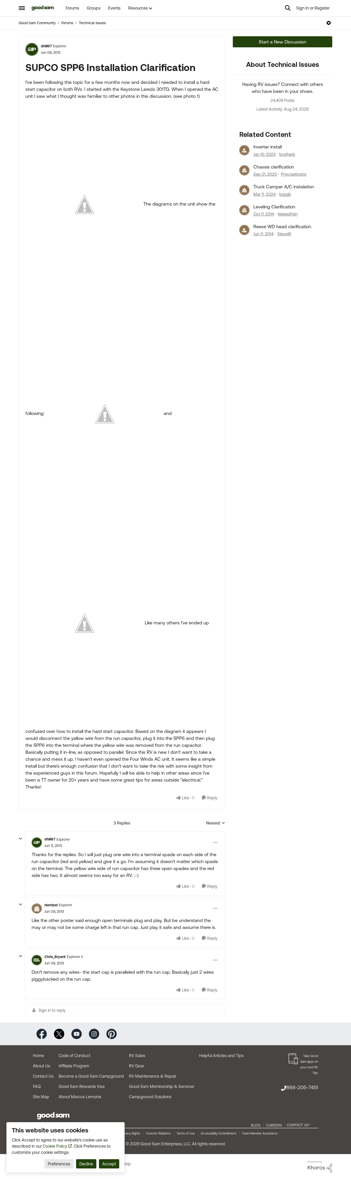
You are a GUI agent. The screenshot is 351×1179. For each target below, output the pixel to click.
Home (38, 1055)
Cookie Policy (55, 1146)
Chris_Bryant (55, 957)
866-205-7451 (302, 1087)
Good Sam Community (37, 23)
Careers (274, 1125)
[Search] (288, 8)
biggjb (285, 194)
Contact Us (43, 1076)
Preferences (59, 1164)
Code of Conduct (74, 1055)
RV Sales (137, 1055)
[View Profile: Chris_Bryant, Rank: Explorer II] (37, 960)
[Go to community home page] (43, 8)
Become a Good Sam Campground (91, 1076)
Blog (255, 1125)
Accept (109, 1164)
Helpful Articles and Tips (221, 1055)
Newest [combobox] (215, 823)
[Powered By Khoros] (320, 1167)
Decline (86, 1164)
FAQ (37, 1086)
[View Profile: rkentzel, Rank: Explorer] (37, 908)
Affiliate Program (74, 1065)
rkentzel (51, 905)
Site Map (41, 1096)
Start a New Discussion (282, 42)
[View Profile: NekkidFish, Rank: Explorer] (244, 210)
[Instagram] (94, 1033)
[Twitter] (59, 1033)
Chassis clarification (273, 167)
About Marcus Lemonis (80, 1096)
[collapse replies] (20, 839)
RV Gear (136, 1065)
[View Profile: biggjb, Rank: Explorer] (244, 190)
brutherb (287, 154)
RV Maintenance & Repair (152, 1076)
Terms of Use (186, 1133)
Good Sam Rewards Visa (82, 1086)
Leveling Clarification (274, 206)
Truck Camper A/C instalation (283, 186)
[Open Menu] (328, 22)
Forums (67, 23)
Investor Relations (158, 1133)
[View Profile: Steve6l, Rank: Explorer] (244, 230)
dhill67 (46, 46)
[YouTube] (76, 1033)
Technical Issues (92, 23)
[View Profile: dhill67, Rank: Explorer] (31, 49)
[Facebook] (41, 1033)
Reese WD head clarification (282, 226)
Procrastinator (294, 174)
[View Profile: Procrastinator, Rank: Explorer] (244, 170)
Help (127, 1164)
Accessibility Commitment (218, 1133)
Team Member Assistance (260, 1133)
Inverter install (267, 146)
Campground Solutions (150, 1096)
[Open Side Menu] (21, 8)
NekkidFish (288, 214)
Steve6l (284, 234)
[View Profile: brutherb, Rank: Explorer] (244, 150)
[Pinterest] (111, 1033)
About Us (41, 1065)
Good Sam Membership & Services (161, 1086)
